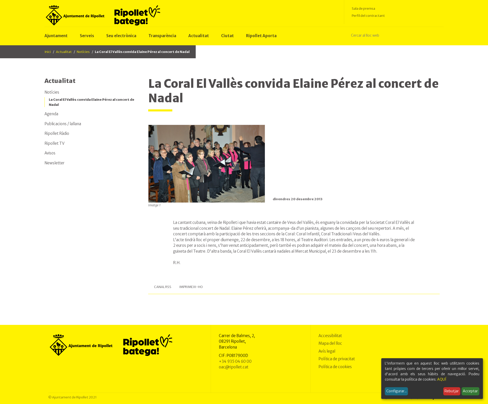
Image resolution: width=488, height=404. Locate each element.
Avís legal (326, 351)
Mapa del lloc (330, 343)
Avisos (49, 153)
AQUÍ (441, 379)
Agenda (51, 113)
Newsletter (54, 163)
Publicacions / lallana (62, 123)
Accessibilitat (330, 335)
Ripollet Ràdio (56, 133)
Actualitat (64, 52)
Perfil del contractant (368, 15)
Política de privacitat (336, 358)
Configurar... (396, 391)
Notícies (83, 52)
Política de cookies (335, 366)
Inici (47, 52)
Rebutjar (452, 391)
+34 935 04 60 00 (235, 361)
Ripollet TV (54, 143)
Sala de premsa (363, 8)
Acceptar (470, 391)
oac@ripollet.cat (233, 367)
